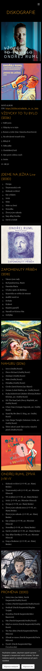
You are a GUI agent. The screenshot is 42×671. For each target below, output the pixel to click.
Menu (38, 4)
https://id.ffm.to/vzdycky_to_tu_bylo (22, 108)
